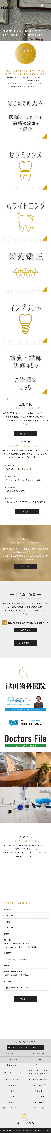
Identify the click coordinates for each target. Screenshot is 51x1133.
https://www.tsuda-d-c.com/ (16, 987)
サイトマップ (38, 1108)
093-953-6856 (9, 915)
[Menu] (46, 5)
